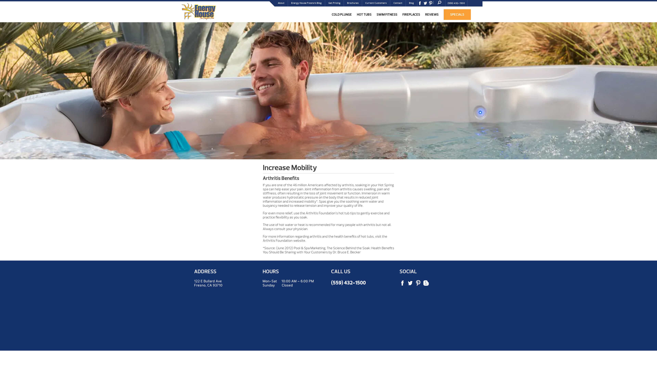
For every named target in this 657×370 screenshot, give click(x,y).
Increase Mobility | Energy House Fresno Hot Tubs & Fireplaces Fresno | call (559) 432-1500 (198, 11)
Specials (457, 15)
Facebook (421, 4)
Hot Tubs (364, 15)
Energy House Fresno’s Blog (306, 3)
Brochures (353, 3)
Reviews (432, 15)
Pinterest (432, 4)
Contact (398, 3)
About (281, 3)
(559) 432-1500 (456, 3)
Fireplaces (411, 15)
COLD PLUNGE (342, 15)
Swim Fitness (387, 15)
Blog (411, 3)
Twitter (426, 4)
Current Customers (376, 3)
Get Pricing (334, 3)
